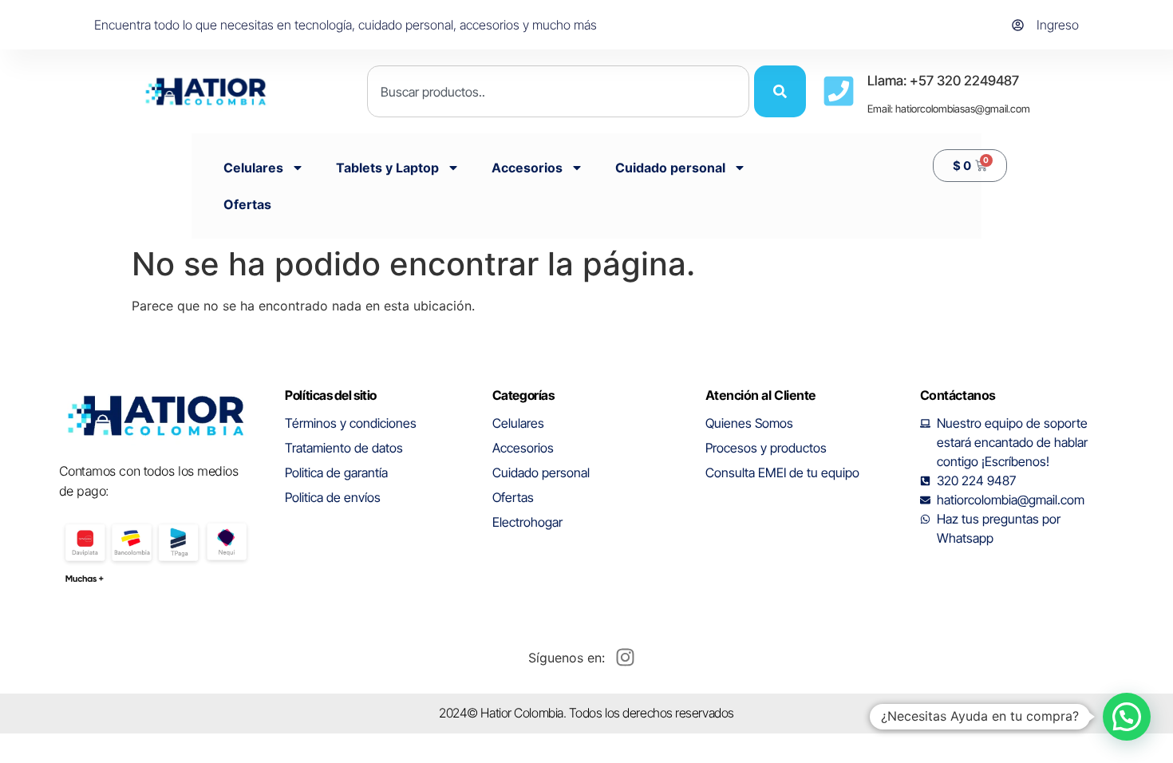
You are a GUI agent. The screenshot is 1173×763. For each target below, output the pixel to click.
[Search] (780, 91)
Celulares (253, 168)
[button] (1127, 717)
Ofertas (247, 204)
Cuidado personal (670, 168)
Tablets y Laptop (387, 168)
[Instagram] (625, 658)
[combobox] (558, 91)
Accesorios (527, 168)
